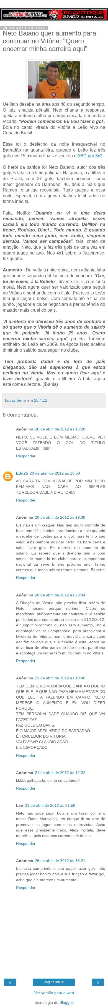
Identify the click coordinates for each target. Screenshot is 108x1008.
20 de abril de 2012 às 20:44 (60, 595)
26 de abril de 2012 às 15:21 (60, 860)
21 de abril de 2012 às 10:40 (60, 678)
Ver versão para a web (54, 993)
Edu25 (22, 473)
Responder (25, 456)
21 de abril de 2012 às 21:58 (50, 805)
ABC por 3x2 (89, 155)
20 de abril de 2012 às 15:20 (60, 429)
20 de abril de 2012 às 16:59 (55, 473)
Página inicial (54, 982)
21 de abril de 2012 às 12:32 (60, 772)
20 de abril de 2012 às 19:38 (60, 517)
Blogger (66, 1002)
